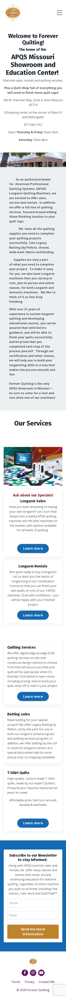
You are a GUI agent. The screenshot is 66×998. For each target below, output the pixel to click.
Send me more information (33, 931)
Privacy (29, 982)
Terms (15, 982)
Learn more (33, 548)
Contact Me (47, 982)
